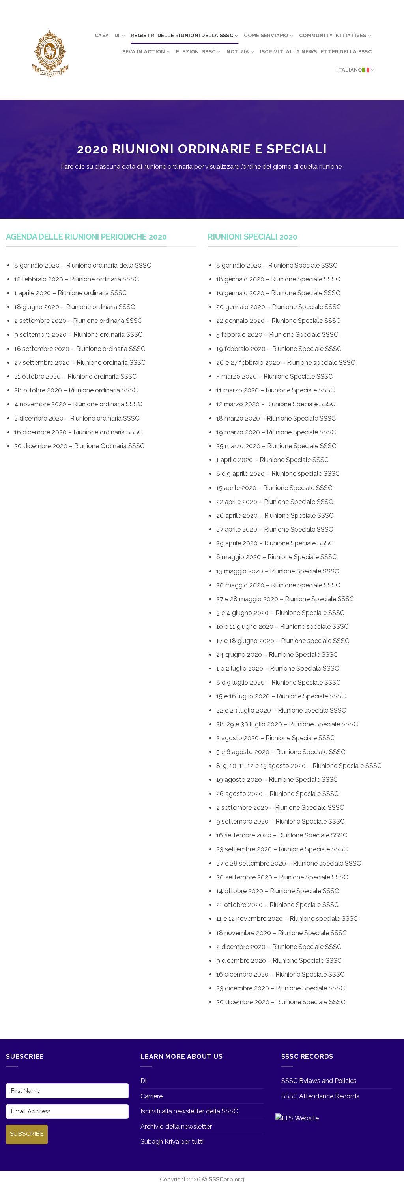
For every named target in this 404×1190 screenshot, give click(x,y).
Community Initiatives (332, 35)
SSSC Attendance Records (320, 1096)
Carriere (151, 1096)
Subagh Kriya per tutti (172, 1141)
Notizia (237, 52)
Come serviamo (266, 35)
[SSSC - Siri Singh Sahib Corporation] (50, 54)
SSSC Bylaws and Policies (319, 1080)
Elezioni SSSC (195, 52)
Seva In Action (143, 52)
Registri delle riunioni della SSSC (182, 35)
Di (117, 35)
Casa (102, 35)
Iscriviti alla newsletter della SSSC (316, 52)
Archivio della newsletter (176, 1126)
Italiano (349, 70)
